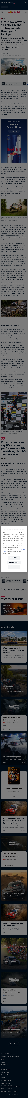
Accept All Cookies (14, 562)
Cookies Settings (14, 557)
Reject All (14, 567)
